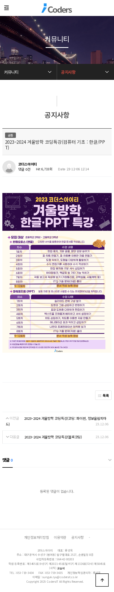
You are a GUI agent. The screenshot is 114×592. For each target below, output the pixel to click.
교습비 (61, 568)
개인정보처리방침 (36, 537)
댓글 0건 (24, 169)
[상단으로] (102, 580)
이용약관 (60, 537)
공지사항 (77, 537)
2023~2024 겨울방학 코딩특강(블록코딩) (53, 436)
